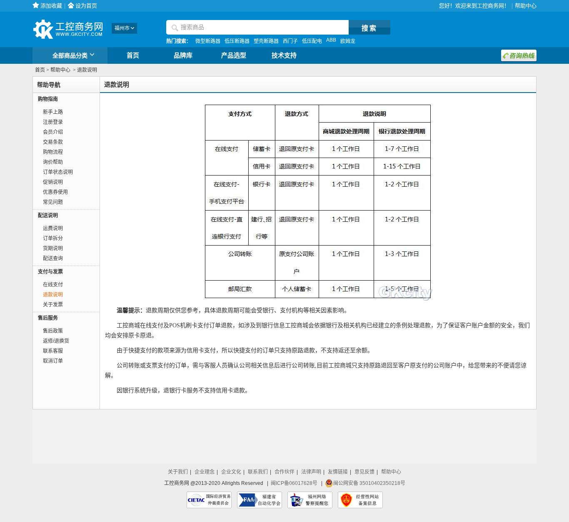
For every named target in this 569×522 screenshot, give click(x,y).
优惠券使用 (55, 192)
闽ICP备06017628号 (294, 483)
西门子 (290, 41)
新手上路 (53, 112)
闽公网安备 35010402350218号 (369, 483)
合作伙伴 (284, 472)
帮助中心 (526, 6)
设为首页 (86, 6)
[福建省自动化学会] (259, 500)
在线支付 (53, 285)
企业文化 (231, 472)
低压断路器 (237, 41)
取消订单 (53, 361)
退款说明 (53, 295)
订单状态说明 (58, 172)
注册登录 (53, 122)
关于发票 (53, 305)
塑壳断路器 (266, 41)
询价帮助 (53, 162)
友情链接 (338, 472)
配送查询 (53, 258)
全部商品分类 (69, 55)
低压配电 (312, 41)
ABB (331, 40)
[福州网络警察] (309, 500)
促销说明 (53, 182)
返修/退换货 (56, 341)
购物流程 (53, 152)
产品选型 (233, 55)
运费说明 (53, 228)
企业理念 (205, 472)
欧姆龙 (347, 41)
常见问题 (53, 202)
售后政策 (53, 331)
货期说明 (53, 248)
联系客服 (53, 351)
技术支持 (284, 55)
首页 (133, 55)
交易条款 (53, 142)
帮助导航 (48, 84)
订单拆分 (53, 238)
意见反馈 (364, 472)
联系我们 (258, 472)
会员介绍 (53, 132)
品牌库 (183, 55)
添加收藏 (51, 6)
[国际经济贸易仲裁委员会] (209, 500)
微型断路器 (207, 41)
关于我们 (178, 472)
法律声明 (311, 472)
